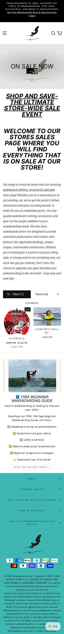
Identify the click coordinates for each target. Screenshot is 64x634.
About (32, 478)
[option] (32, 9)
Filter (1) (18, 294)
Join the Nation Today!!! (32, 467)
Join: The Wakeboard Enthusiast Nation (32, 522)
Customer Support (32, 489)
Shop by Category (32, 510)
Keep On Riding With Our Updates (32, 500)
